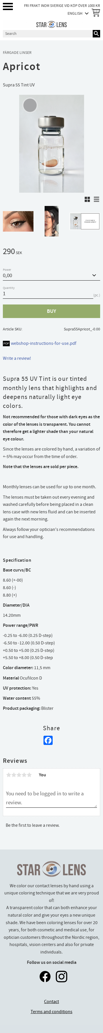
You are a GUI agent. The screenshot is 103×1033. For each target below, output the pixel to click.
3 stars (18, 774)
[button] (8, 6)
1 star (8, 774)
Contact (51, 1001)
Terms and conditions (51, 1012)
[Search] (96, 33)
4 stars (24, 774)
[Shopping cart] (94, 13)
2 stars (13, 774)
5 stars (29, 774)
